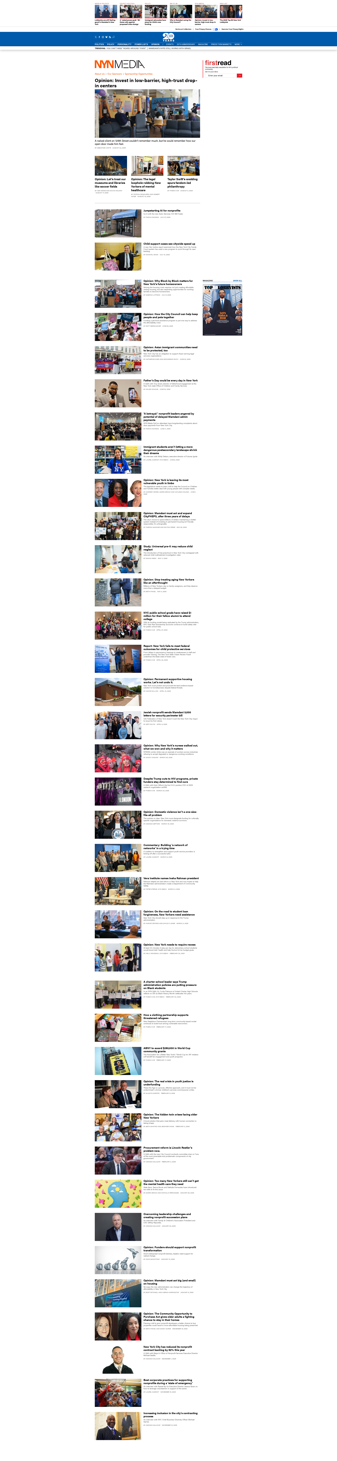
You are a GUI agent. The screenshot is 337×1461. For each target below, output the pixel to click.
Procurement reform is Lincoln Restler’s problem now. (167, 1149)
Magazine (203, 44)
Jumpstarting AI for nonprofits (161, 210)
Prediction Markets (221, 44)
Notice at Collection (183, 29)
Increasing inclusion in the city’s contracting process (170, 1414)
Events (170, 44)
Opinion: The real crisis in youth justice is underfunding (168, 1082)
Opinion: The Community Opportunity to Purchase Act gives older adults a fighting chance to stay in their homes (168, 1317)
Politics (99, 44)
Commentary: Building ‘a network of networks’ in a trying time (165, 846)
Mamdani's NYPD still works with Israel (170, 48)
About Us (100, 73)
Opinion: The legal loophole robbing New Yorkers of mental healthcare (146, 184)
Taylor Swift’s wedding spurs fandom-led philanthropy (182, 182)
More (237, 44)
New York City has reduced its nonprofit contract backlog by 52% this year (167, 1348)
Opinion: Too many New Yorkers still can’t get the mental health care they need (171, 1182)
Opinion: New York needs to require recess (169, 944)
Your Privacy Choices (203, 29)
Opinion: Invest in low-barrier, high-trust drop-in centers (146, 83)
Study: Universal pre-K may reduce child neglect (168, 547)
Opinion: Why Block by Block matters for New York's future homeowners (168, 282)
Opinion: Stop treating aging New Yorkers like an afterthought (168, 580)
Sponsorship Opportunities (139, 73)
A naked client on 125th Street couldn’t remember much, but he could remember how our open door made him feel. (145, 142)
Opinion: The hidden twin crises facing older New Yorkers (170, 1115)
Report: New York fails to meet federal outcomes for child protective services (166, 647)
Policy (110, 44)
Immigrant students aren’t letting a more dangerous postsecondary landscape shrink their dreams (170, 450)
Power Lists (141, 44)
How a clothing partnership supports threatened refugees (165, 1016)
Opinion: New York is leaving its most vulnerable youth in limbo (165, 481)
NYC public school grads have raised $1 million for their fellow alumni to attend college (167, 616)
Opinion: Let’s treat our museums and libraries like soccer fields (110, 182)
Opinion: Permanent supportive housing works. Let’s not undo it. (167, 680)
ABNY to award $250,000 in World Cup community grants (166, 1049)
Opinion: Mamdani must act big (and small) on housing (169, 1281)
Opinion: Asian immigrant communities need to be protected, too (170, 348)
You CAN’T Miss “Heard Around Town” (126, 48)
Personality (124, 44)
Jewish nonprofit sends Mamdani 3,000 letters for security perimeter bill (167, 713)
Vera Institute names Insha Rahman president (171, 878)
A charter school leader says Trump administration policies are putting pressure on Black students (170, 985)
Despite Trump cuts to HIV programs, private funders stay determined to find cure (170, 780)
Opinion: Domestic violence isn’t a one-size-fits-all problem (170, 813)
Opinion (155, 44)
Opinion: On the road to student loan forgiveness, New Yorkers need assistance (169, 912)
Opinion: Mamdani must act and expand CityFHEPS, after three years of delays (167, 514)
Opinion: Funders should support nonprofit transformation (169, 1248)
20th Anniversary (186, 44)
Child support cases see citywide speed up (169, 243)
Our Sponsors (114, 73)
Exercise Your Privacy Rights (233, 29)
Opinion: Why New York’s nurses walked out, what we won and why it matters (170, 746)
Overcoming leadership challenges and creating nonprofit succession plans (167, 1215)
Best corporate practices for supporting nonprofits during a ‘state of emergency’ (168, 1381)
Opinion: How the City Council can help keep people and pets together (170, 315)
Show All (237, 280)
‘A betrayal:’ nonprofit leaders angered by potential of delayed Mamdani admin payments (168, 417)
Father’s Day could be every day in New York (170, 380)
